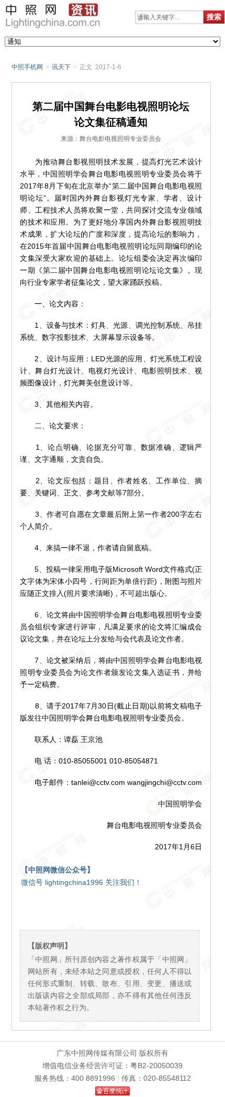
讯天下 (61, 67)
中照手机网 (27, 67)
